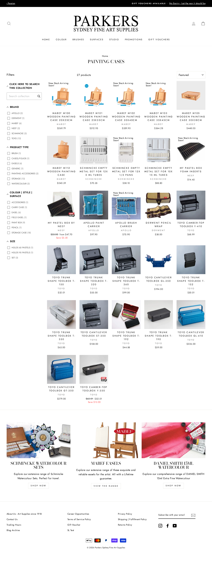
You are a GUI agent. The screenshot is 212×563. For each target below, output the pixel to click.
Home (46, 39)
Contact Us (12, 519)
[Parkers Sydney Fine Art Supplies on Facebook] (168, 526)
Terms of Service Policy (79, 519)
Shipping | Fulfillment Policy (132, 519)
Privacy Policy (125, 513)
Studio (114, 39)
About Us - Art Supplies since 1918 (24, 513)
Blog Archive (13, 530)
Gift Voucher (73, 524)
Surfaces (96, 39)
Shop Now (38, 485)
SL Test (70, 530)
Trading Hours (14, 524)
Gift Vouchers (159, 39)
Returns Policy (125, 524)
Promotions (134, 39)
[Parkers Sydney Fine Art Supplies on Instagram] (160, 526)
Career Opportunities (78, 513)
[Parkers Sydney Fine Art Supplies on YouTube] (175, 526)
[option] (106, 3)
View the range (106, 485)
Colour (61, 39)
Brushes (78, 39)
